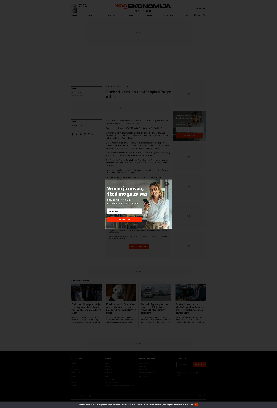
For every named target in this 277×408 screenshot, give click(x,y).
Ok (196, 405)
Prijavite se (124, 219)
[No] (274, 405)
